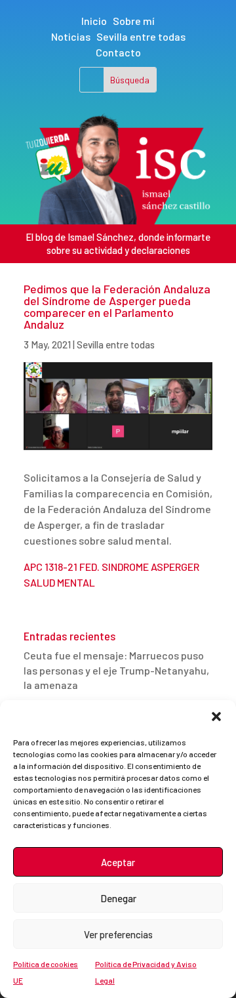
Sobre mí (134, 20)
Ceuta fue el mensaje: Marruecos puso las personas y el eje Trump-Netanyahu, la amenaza (116, 670)
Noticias (70, 36)
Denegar (118, 898)
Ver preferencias (118, 934)
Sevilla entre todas (141, 36)
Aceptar (118, 862)
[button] (216, 716)
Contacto (118, 52)
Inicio (94, 20)
